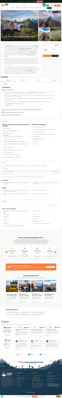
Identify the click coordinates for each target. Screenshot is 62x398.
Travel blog (19, 384)
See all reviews (7, 347)
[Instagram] (30, 392)
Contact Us (19, 381)
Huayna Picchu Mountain (8, 64)
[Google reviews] (19, 354)
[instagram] (26, 5)
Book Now (47, 55)
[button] (50, 19)
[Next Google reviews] (60, 343)
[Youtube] (32, 392)
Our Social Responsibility (21, 377)
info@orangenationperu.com (38, 375)
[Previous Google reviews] (15, 343)
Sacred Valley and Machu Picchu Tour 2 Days (50, 295)
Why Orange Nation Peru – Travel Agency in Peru (22, 379)
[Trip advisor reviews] (31, 354)
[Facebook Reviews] (42, 354)
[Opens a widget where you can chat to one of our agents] (58, 396)
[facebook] (22, 5)
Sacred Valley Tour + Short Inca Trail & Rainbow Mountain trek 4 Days (24, 295)
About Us (18, 375)
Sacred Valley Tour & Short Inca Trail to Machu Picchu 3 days (37, 295)
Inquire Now (57, 5)
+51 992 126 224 (46, 5)
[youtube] (24, 5)
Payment (18, 382)
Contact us (51, 5)
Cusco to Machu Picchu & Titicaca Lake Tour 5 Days (12, 295)
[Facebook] (28, 392)
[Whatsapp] (2, 396)
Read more (17, 334)
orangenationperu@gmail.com (38, 383)
